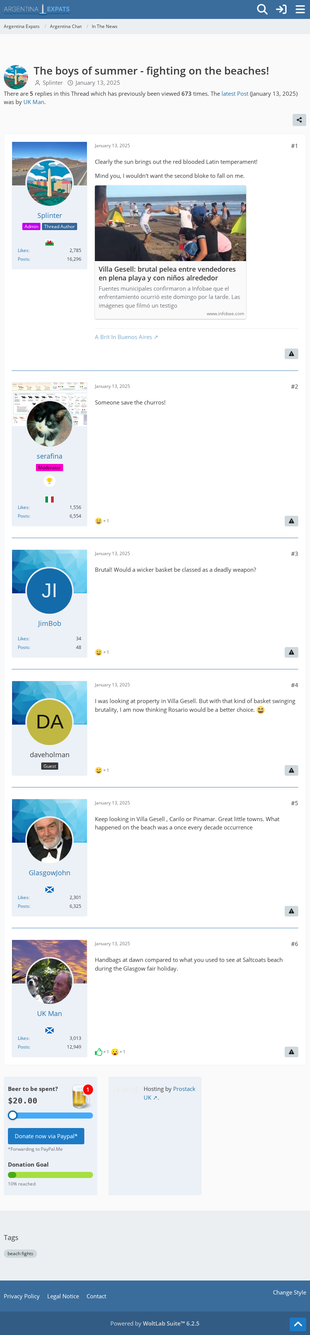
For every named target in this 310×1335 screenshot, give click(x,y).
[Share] (299, 120)
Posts (23, 259)
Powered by (155, 1323)
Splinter (53, 82)
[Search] (262, 9)
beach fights (20, 1253)
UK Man (33, 102)
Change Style (289, 1292)
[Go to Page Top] (298, 1324)
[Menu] (300, 9)
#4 (294, 685)
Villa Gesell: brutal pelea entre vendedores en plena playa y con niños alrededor (167, 273)
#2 (294, 386)
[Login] (281, 9)
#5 (294, 803)
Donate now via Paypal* (46, 1136)
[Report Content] (291, 354)
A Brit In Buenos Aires (123, 337)
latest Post (235, 93)
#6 (294, 944)
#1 (294, 145)
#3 (294, 553)
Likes (23, 250)
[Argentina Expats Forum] (36, 9)
